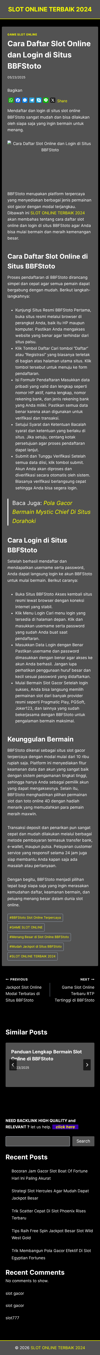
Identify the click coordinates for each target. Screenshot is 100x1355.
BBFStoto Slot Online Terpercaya (35, 917)
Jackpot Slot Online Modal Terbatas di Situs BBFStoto (24, 989)
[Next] (87, 1064)
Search (83, 1141)
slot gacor (15, 1293)
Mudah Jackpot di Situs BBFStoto (36, 946)
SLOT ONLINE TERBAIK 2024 (33, 956)
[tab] (41, 1091)
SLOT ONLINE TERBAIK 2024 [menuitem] (57, 213)
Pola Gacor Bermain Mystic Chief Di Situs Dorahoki (51, 512)
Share (62, 101)
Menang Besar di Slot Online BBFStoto (39, 937)
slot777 (12, 1318)
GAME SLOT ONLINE (22, 34)
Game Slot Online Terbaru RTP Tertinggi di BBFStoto (74, 989)
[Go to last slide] (13, 1064)
